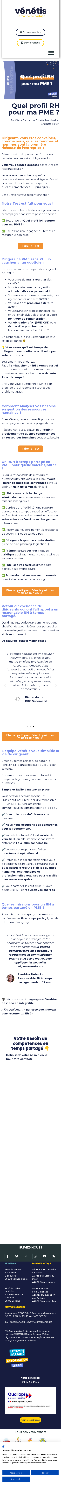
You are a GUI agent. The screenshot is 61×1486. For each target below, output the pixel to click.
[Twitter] (16, 1256)
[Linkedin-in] (26, 1256)
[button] (51, 53)
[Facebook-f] (7, 1256)
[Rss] (53, 1256)
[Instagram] (35, 1256)
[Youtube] (44, 1256)
